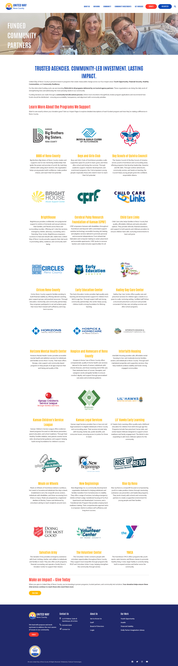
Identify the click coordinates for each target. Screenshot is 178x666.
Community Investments (123, 6)
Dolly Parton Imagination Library (132, 630)
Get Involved (139, 6)
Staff (92, 622)
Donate (151, 6)
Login (92, 630)
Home (11, 51)
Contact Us (66, 629)
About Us (87, 6)
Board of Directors (97, 626)
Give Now (35, 593)
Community (107, 6)
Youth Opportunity (128, 618)
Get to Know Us (96, 618)
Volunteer (165, 6)
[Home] (16, 6)
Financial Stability (127, 626)
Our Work (96, 6)
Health (123, 622)
